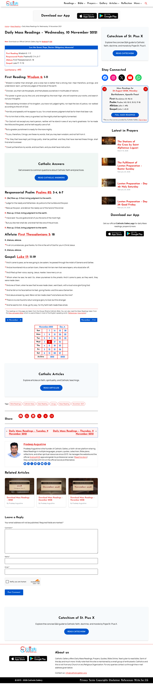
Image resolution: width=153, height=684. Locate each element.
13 (49, 353)
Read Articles (51, 387)
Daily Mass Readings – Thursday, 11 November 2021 (73, 432)
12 (49, 349)
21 (60, 331)
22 (60, 334)
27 (60, 353)
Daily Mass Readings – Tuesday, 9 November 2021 (28, 432)
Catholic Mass (29, 404)
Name (7, 556)
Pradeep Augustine (35, 444)
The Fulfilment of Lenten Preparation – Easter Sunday (129, 166)
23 (60, 338)
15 (54, 334)
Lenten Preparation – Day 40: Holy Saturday (132, 185)
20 (55, 353)
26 (60, 349)
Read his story (81, 457)
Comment (9, 528)
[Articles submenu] (118, 3)
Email (7, 567)
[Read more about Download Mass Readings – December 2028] (51, 494)
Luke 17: (23, 257)
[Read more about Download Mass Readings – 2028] (19, 494)
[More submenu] (141, 3)
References (73, 313)
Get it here (143, 120)
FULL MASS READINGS (125, 115)
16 (54, 338)
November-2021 (46, 327)
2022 (62, 357)
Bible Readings (15, 404)
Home (7, 26)
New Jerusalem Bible (16, 313)
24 (60, 342)
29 (65, 334)
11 (49, 345)
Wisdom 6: (35, 77)
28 (65, 331)
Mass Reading (16, 26)
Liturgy (53, 404)
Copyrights (81, 313)
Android (33, 457)
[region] (125, 104)
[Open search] (146, 3)
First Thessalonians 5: (34, 234)
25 (60, 345)
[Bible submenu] (84, 3)
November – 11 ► (88, 320)
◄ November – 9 (14, 320)
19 (54, 349)
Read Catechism (125, 53)
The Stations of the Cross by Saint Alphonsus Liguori (128, 145)
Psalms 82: (44, 192)
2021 (52, 357)
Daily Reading (42, 404)
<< (104, 89)
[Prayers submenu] (97, 3)
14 (54, 331)
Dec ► (63, 327)
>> (146, 89)
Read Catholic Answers (51, 177)
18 (54, 345)
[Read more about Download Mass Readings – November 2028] (83, 494)
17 (54, 342)
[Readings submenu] (75, 3)
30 (65, 338)
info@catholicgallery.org (76, 673)
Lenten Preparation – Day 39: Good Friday (132, 203)
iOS (38, 457)
